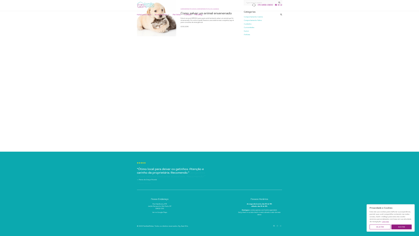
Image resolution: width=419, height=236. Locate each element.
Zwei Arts (184, 226)
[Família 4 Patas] (146, 5)
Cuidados (248, 24)
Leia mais (385, 222)
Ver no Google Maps (159, 212)
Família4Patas (148, 226)
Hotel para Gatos (144, 14)
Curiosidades (249, 27)
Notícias (247, 35)
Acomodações (161, 14)
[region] (391, 218)
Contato (187, 14)
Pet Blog (198, 14)
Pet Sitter (177, 14)
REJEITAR (380, 227)
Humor (246, 31)
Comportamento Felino (253, 20)
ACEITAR (401, 227)
